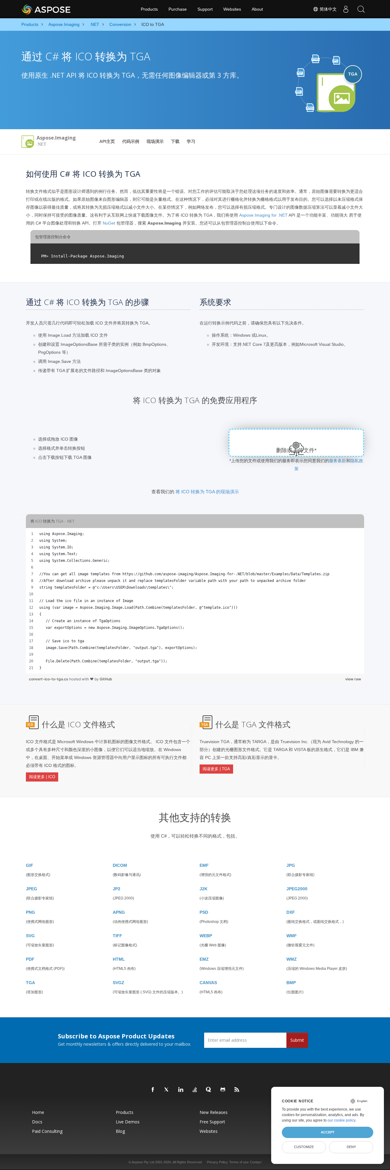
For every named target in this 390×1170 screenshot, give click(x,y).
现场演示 (155, 141)
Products (149, 9)
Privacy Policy (217, 1162)
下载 (175, 141)
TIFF (117, 935)
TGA (30, 982)
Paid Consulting (47, 1131)
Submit (297, 1040)
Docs (37, 1122)
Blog (120, 1131)
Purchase (177, 9)
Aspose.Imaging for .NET (263, 215)
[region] (195, 600)
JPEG (31, 888)
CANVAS (208, 982)
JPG (290, 865)
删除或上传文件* (296, 450)
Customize (304, 1147)
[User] (345, 9)
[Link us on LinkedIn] (181, 1090)
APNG (119, 912)
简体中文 (327, 9)
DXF (290, 912)
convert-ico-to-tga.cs (49, 679)
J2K (203, 888)
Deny (351, 1147)
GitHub (106, 679)
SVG (30, 935)
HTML (119, 959)
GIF (29, 865)
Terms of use (239, 1162)
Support (205, 9)
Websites (232, 9)
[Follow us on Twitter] (167, 1090)
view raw (353, 679)
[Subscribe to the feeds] (237, 1090)
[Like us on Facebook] (153, 1090)
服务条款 (337, 460)
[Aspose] (46, 9)
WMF (291, 935)
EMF (204, 865)
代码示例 (130, 141)
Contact (255, 1162)
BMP (291, 982)
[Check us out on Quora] (209, 1090)
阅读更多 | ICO (42, 777)
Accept (328, 1132)
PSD (204, 912)
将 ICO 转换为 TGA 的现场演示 (207, 491)
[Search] (361, 9)
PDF (30, 959)
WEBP (206, 935)
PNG (30, 912)
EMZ (204, 959)
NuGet (109, 223)
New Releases (214, 1112)
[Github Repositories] (223, 1090)
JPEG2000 (296, 888)
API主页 (107, 141)
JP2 (116, 888)
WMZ (291, 959)
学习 (191, 141)
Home (38, 1112)
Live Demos (128, 1122)
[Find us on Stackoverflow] (195, 1090)
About (257, 9)
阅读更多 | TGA (216, 769)
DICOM (120, 865)
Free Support (212, 1122)
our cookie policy (341, 1120)
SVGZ (118, 982)
